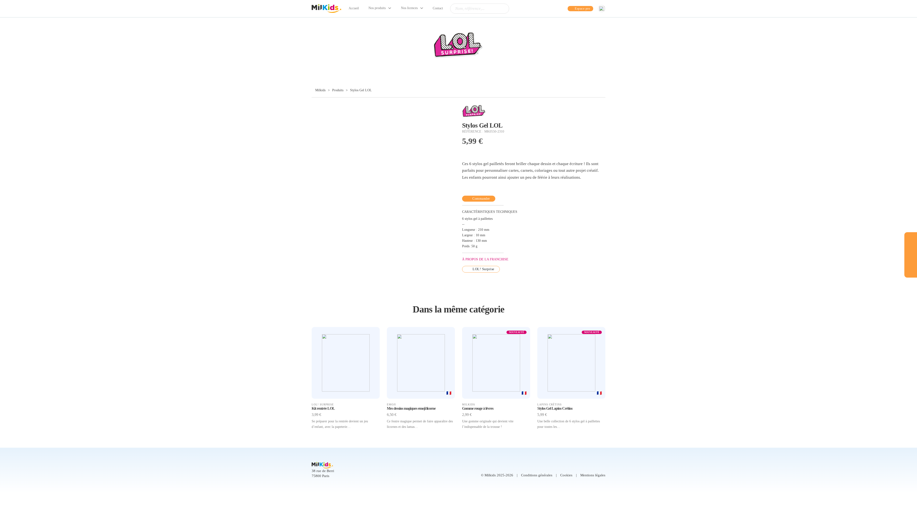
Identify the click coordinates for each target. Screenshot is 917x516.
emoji (391, 404)
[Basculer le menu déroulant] (389, 8)
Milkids (319, 90)
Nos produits (377, 8)
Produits (337, 90)
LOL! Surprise (483, 269)
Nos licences (409, 8)
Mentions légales (592, 475)
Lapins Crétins (549, 404)
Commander (481, 198)
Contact (438, 8)
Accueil (354, 8)
